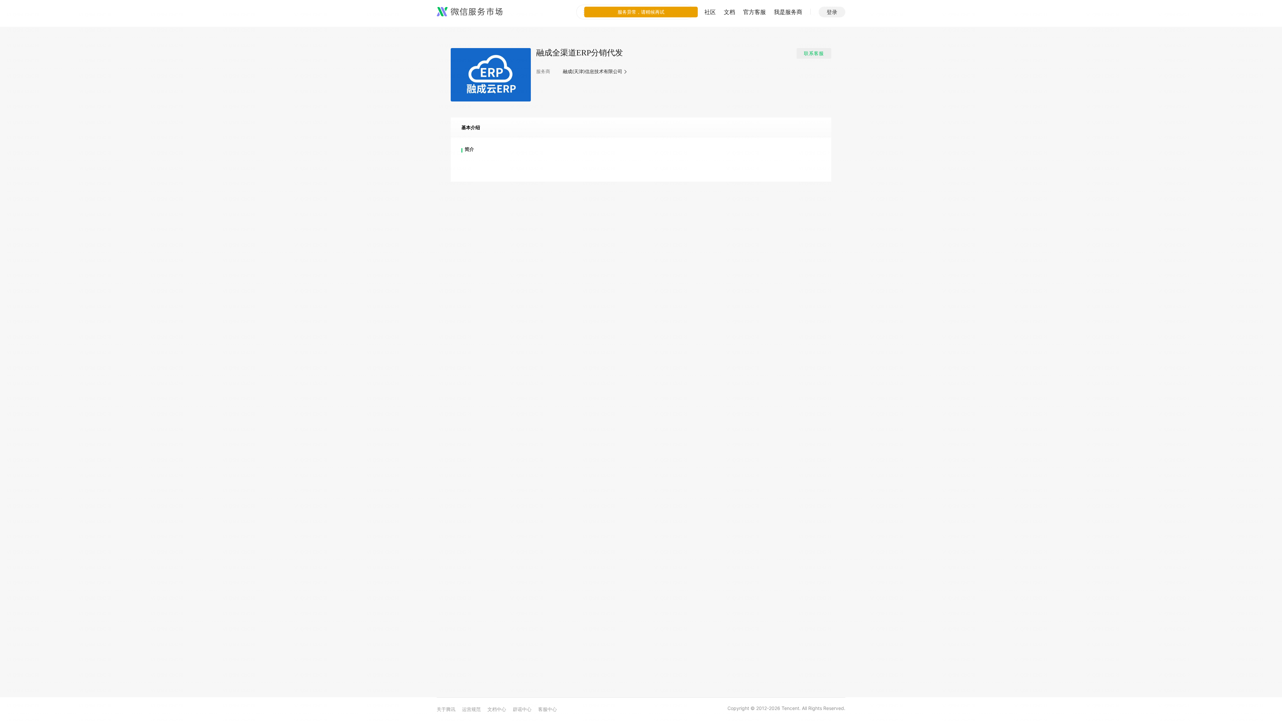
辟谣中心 (522, 709)
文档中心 (496, 709)
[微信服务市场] (469, 12)
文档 (729, 12)
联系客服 (814, 53)
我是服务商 (788, 12)
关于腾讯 (446, 709)
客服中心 (547, 709)
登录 (832, 12)
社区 (710, 12)
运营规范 (471, 709)
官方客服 (754, 12)
